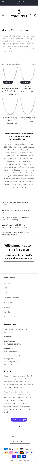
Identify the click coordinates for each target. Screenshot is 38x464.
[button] (2, 15)
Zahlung (7, 307)
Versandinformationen (12, 298)
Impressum (8, 283)
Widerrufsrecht (9, 293)
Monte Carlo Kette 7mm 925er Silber (28, 87)
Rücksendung (9, 302)
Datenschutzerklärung (12, 317)
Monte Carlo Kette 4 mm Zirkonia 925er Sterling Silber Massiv (10, 119)
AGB (5, 288)
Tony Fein (15, 460)
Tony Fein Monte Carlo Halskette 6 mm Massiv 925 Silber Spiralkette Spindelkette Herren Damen (10, 89)
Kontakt (7, 312)
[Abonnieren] (31, 263)
